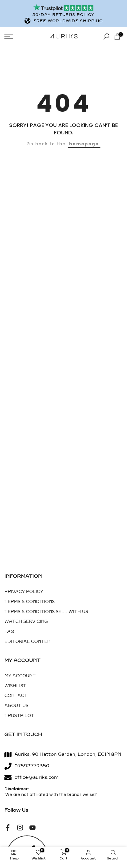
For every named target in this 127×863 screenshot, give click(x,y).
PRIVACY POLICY (23, 591)
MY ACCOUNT (20, 675)
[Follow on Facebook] (7, 827)
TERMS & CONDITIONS (29, 601)
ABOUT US (16, 705)
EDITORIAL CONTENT (29, 641)
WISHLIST (15, 685)
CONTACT (15, 695)
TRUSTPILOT (19, 715)
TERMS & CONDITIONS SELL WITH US (46, 611)
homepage (84, 144)
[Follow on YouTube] (32, 827)
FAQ (9, 631)
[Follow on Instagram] (20, 827)
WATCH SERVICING (26, 621)
